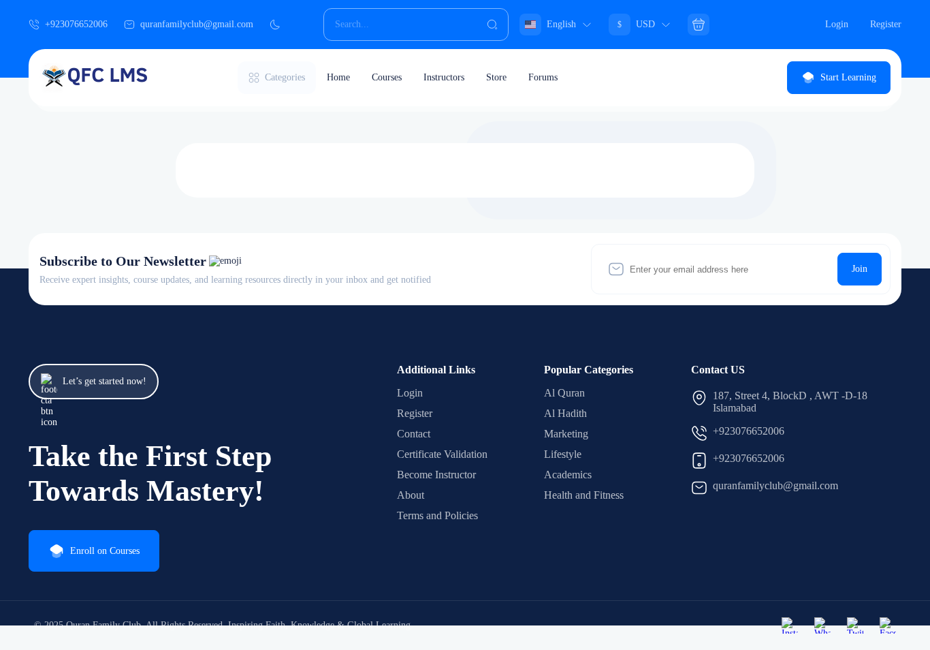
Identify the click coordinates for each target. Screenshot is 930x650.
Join (859, 269)
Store (496, 77)
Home (338, 77)
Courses (387, 77)
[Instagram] (790, 625)
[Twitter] (855, 625)
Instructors (443, 77)
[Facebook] (888, 625)
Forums (543, 77)
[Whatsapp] (822, 625)
